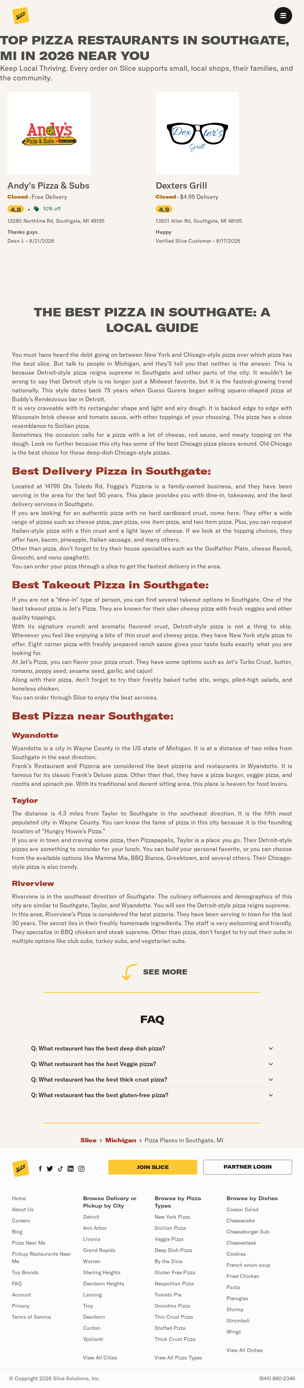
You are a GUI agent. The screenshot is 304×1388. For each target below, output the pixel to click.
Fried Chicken (243, 1276)
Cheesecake (241, 1220)
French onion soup (248, 1265)
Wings (234, 1331)
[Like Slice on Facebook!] (40, 1169)
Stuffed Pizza (170, 1328)
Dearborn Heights (103, 1283)
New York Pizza (172, 1216)
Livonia (91, 1239)
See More (165, 971)
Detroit (91, 1216)
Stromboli (238, 1320)
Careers (21, 1220)
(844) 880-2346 (277, 1378)
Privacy (20, 1305)
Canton (91, 1328)
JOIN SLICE (153, 1167)
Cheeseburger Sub (248, 1231)
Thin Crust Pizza (174, 1317)
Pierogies (237, 1298)
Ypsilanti (93, 1339)
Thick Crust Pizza (175, 1339)
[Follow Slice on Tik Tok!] (60, 1169)
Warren (91, 1261)
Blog (17, 1231)
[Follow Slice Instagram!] (81, 1169)
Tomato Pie (168, 1294)
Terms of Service (31, 1317)
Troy (88, 1305)
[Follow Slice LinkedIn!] (70, 1169)
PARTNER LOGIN (248, 1166)
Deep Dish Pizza (173, 1250)
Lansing (92, 1294)
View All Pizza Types (178, 1357)
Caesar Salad (242, 1209)
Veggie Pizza (169, 1239)
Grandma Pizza (172, 1305)
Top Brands (25, 1272)
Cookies (236, 1254)
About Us (23, 1209)
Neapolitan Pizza (174, 1283)
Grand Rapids (99, 1250)
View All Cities (100, 1357)
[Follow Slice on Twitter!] (49, 1169)
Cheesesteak (242, 1242)
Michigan (120, 1140)
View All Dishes (245, 1350)
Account (21, 1294)
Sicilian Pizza (170, 1228)
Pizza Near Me (28, 1242)
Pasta (233, 1287)
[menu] (283, 15)
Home (19, 1198)
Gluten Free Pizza (175, 1272)
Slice (88, 1140)
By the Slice (168, 1261)
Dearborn (94, 1317)
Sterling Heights (101, 1272)
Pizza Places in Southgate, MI (184, 1140)
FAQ (17, 1283)
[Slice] (21, 16)
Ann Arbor (95, 1228)
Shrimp (235, 1309)
